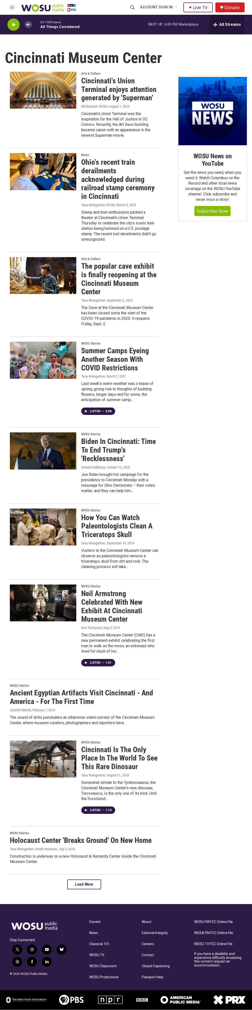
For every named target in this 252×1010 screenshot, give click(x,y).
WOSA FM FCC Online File (213, 933)
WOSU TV (96, 955)
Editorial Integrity (155, 933)
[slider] (36, 24)
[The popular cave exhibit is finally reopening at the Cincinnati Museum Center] (43, 275)
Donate (232, 7)
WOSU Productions (104, 977)
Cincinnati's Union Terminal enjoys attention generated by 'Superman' (119, 89)
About (146, 922)
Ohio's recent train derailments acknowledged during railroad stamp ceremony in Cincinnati (118, 179)
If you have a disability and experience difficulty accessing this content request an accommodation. (217, 959)
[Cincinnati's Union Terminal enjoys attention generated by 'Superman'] (43, 90)
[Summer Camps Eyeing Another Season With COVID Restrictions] (43, 360)
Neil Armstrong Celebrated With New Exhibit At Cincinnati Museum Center (111, 606)
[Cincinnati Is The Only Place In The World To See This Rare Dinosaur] (43, 759)
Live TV (200, 7)
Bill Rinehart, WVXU (94, 106)
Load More (84, 884)
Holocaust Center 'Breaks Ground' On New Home (81, 840)
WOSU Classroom (103, 966)
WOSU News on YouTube (212, 159)
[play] (13, 25)
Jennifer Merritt (20, 710)
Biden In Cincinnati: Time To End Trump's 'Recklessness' (118, 450)
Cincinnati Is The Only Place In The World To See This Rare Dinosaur (119, 758)
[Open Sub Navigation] (176, 7)
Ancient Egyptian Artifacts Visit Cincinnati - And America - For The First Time (81, 697)
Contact (148, 955)
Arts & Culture (91, 73)
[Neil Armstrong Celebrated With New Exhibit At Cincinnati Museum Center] (43, 603)
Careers (148, 944)
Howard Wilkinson (93, 467)
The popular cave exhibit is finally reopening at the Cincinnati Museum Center (119, 279)
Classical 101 (99, 944)
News (85, 155)
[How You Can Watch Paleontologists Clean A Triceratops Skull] (43, 527)
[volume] (28, 24)
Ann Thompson (91, 628)
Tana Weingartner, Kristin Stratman (33, 849)
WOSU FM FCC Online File (213, 922)
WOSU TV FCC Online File (213, 944)
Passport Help (152, 977)
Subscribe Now (212, 211)
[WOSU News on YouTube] (212, 111)
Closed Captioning (156, 966)
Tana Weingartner (93, 300)
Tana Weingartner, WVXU (98, 205)
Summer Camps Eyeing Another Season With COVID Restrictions (115, 359)
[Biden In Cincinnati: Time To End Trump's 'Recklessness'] (43, 450)
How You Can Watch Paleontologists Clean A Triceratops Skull (117, 526)
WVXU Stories (90, 343)
